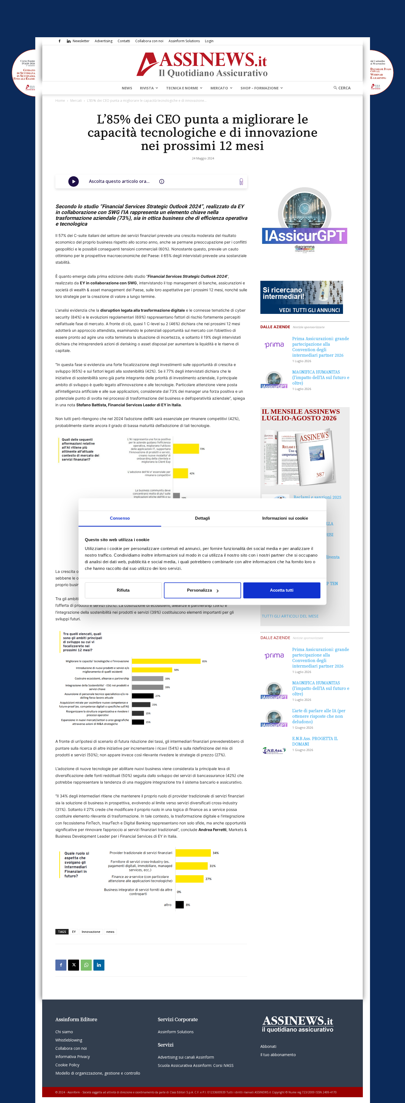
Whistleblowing (68, 1040)
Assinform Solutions (184, 41)
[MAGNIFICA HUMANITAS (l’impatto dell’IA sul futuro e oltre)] (274, 378)
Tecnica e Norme (182, 88)
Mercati (76, 100)
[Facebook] (59, 41)
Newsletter (81, 41)
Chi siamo (64, 1031)
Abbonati (268, 1046)
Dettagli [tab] (202, 518)
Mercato (219, 88)
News (127, 88)
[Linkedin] (68, 41)
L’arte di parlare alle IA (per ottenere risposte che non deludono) (318, 716)
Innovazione (91, 932)
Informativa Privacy (72, 1056)
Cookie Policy (67, 1064)
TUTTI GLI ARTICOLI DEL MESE (290, 616)
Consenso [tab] (120, 518)
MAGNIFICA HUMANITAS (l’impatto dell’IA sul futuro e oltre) (320, 377)
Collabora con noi (149, 41)
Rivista (147, 88)
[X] (73, 965)
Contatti (124, 41)
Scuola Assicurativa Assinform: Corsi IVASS (196, 1065)
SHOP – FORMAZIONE (260, 88)
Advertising (103, 41)
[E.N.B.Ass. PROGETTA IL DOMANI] (274, 745)
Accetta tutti (281, 590)
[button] (340, 87)
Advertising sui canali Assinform (186, 1057)
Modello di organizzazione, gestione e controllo (97, 1073)
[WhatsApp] (86, 965)
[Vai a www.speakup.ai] (241, 181)
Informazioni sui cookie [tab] (285, 518)
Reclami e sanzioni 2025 (317, 497)
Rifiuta (123, 590)
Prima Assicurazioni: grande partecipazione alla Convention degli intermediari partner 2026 (320, 347)
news (110, 932)
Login (209, 41)
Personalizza (199, 590)
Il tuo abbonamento (278, 1054)
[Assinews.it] (202, 63)
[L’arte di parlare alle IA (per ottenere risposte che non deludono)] (274, 717)
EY (74, 932)
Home (60, 100)
